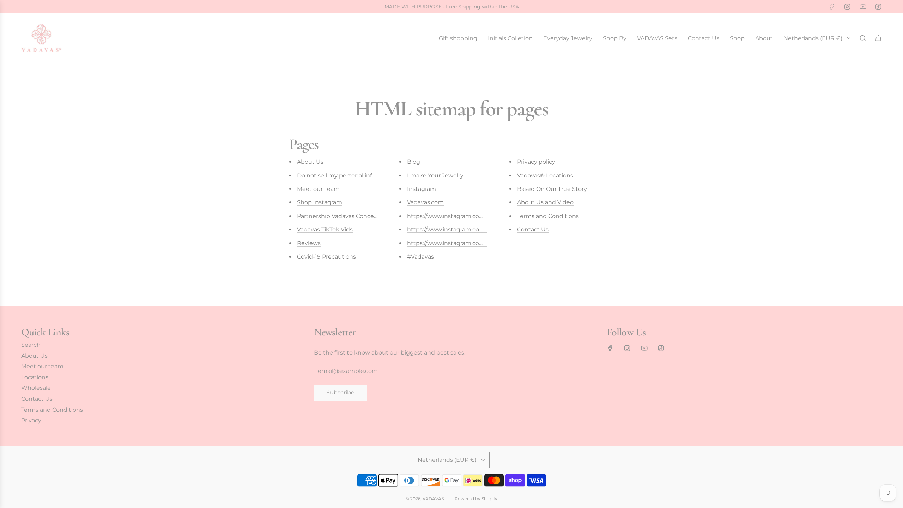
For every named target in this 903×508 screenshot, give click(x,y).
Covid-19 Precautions (326, 256)
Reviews (309, 243)
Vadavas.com (425, 202)
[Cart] (878, 38)
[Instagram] (847, 6)
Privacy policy (536, 161)
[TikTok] (878, 6)
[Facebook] (832, 6)
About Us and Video (545, 202)
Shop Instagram (319, 202)
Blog (413, 161)
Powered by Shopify (476, 498)
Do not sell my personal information (347, 175)
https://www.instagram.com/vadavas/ (459, 216)
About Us (310, 161)
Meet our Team (318, 189)
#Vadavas (420, 256)
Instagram (421, 189)
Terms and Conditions (548, 216)
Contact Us (533, 229)
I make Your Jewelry (435, 175)
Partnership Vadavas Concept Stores (348, 216)
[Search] (863, 38)
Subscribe (340, 392)
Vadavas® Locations (545, 175)
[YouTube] (863, 6)
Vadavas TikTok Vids (325, 229)
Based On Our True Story (552, 189)
